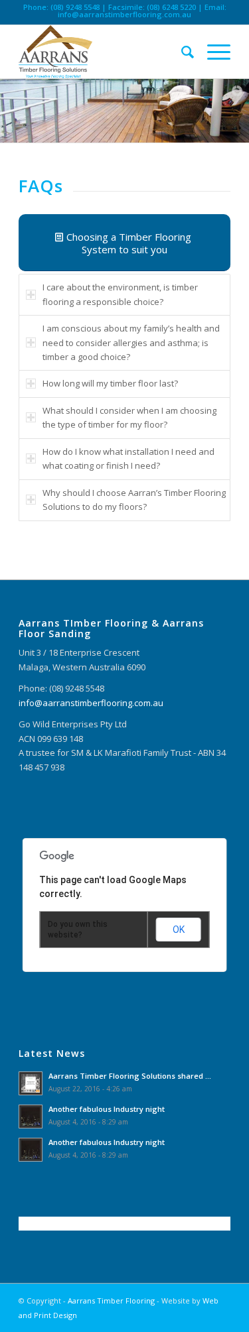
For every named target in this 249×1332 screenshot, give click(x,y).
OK (179, 929)
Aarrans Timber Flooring (111, 1300)
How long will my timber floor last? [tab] (110, 383)
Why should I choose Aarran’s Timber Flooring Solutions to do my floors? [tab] (134, 500)
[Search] (181, 51)
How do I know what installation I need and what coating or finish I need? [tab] (128, 458)
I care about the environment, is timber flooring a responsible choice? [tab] (120, 294)
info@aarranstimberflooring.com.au (124, 14)
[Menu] (212, 51)
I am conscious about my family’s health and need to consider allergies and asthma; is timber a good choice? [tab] (131, 342)
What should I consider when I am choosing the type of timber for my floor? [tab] (129, 417)
